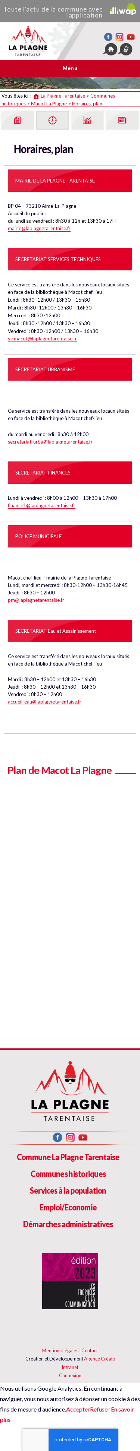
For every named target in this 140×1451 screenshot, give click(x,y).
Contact (89, 1350)
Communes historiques (68, 1174)
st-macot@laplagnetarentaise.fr (42, 339)
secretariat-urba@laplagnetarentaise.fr (50, 442)
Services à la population (68, 1190)
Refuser (100, 1409)
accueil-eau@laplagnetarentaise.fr (44, 702)
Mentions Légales (60, 1350)
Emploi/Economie (68, 1207)
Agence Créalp (99, 1359)
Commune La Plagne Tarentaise (68, 1157)
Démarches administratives (68, 1224)
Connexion (70, 1375)
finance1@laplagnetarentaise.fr (41, 505)
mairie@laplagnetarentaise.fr (39, 228)
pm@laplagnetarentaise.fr (36, 600)
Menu (70, 68)
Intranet (70, 1367)
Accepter (78, 1409)
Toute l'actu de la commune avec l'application (53, 12)
